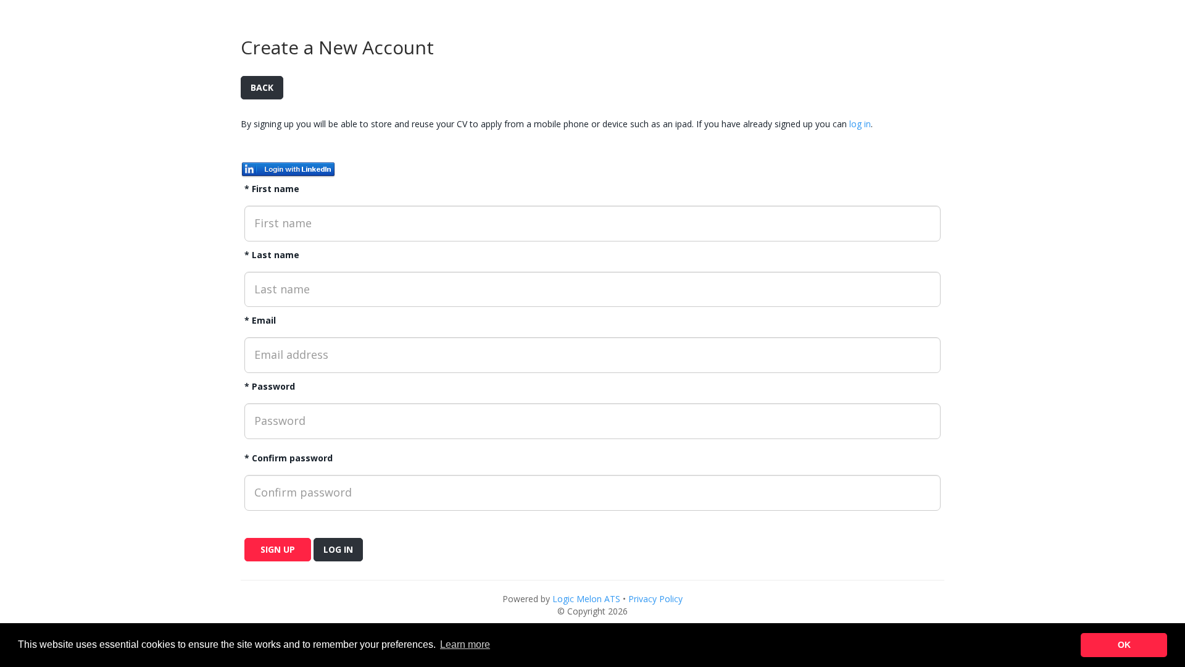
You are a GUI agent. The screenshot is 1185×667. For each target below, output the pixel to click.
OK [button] (1124, 645)
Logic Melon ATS (586, 599)
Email (264, 320)
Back (262, 87)
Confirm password (292, 458)
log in (860, 124)
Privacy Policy (655, 599)
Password (273, 386)
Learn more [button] (465, 644)
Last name (275, 255)
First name (275, 189)
